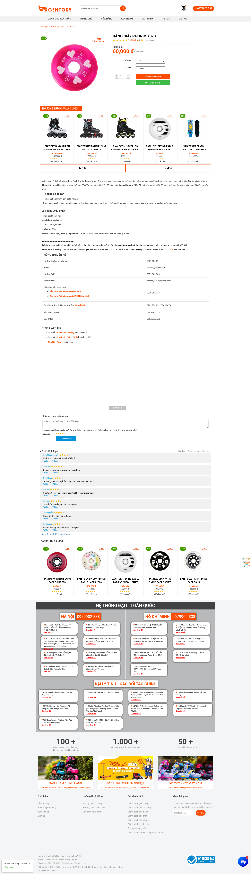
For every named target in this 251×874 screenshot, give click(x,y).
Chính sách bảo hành (138, 811)
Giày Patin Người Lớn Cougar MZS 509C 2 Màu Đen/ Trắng (57, 148)
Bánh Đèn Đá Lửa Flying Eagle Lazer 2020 (91, 580)
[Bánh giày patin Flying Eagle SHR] (194, 561)
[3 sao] (57, 159)
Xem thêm (117, 407)
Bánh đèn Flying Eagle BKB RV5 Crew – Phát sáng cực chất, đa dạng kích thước (159, 148)
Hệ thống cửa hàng (47, 807)
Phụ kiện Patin (54, 342)
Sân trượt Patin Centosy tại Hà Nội (65, 291)
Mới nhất (205, 451)
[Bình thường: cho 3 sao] (61, 433)
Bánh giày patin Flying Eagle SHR (194, 580)
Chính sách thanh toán (138, 824)
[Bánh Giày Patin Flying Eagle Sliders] (57, 561)
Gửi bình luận (66, 439)
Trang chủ (45, 27)
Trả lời (45, 461)
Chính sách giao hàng (138, 803)
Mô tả (83, 168)
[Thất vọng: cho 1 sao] (57, 433)
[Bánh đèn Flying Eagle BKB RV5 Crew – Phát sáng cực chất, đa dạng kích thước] (159, 128)
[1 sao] (53, 159)
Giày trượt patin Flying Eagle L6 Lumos (91, 148)
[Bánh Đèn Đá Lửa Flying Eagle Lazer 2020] (91, 561)
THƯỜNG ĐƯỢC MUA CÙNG (60, 108)
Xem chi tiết (80, 305)
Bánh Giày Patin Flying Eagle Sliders (57, 580)
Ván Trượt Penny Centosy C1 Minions (194, 148)
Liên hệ (41, 816)
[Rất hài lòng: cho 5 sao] (65, 433)
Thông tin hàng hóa (137, 828)
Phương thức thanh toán (94, 807)
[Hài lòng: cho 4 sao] (63, 433)
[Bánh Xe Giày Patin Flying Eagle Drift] (159, 561)
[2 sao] (55, 159)
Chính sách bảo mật (137, 816)
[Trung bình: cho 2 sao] (59, 433)
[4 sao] (59, 159)
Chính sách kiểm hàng (138, 820)
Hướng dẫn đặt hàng (92, 803)
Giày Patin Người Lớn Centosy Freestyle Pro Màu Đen (125, 148)
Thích (55, 461)
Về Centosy (43, 803)
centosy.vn (168, 250)
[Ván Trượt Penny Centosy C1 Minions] (194, 128)
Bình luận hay (193, 451)
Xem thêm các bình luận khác (55, 534)
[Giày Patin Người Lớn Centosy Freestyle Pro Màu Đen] (125, 128)
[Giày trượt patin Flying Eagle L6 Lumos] (91, 128)
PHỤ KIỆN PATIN (58, 27)
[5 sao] (60, 159)
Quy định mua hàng (92, 811)
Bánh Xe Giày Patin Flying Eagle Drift (159, 580)
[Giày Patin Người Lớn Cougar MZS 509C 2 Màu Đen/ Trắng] (57, 128)
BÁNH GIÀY (72, 27)
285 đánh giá (134, 40)
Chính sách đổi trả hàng (139, 807)
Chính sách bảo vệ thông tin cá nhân (145, 832)
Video (168, 168)
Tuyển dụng (43, 811)
